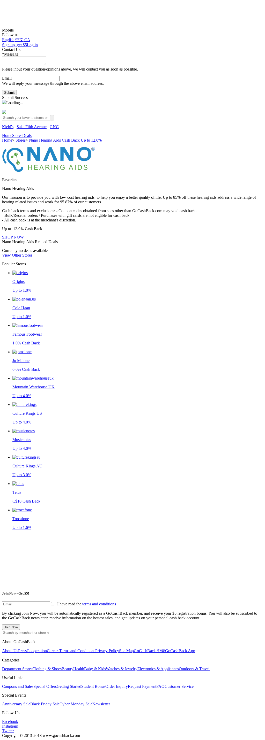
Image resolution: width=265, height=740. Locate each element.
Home (7, 135)
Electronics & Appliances (158, 669)
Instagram (10, 726)
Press (22, 651)
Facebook (10, 721)
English (8, 39)
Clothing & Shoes (47, 669)
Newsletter (101, 704)
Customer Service (179, 686)
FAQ (160, 686)
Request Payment (142, 686)
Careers (53, 651)
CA (27, 39)
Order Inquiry (116, 686)
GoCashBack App (180, 651)
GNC (54, 127)
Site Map (126, 651)
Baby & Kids (95, 669)
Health (78, 669)
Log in (32, 45)
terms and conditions (99, 604)
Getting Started (69, 686)
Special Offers (45, 686)
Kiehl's (7, 127)
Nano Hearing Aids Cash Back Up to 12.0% (65, 140)
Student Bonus (93, 686)
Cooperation (37, 651)
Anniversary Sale (16, 704)
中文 (19, 39)
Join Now (11, 627)
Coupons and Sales (17, 686)
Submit (9, 93)
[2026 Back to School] (132, 15)
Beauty (67, 669)
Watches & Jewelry (121, 669)
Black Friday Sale (45, 704)
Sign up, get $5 (14, 45)
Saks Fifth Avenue (32, 127)
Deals (27, 135)
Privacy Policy (107, 651)
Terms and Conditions (77, 651)
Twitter (8, 731)
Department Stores (17, 669)
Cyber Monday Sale (76, 704)
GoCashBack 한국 (149, 651)
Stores (17, 135)
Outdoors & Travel (194, 669)
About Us (10, 651)
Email (7, 78)
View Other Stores (17, 255)
